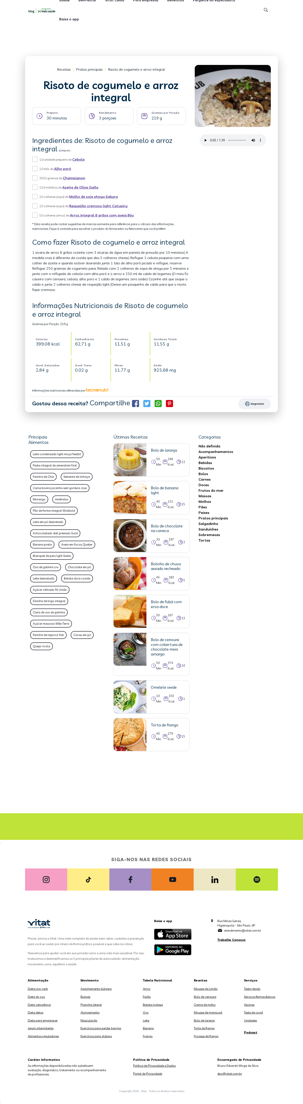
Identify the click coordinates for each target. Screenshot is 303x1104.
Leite (146, 1020)
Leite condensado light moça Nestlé (57, 454)
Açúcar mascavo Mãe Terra (51, 623)
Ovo (146, 1012)
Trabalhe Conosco (231, 940)
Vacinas (249, 1005)
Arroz (146, 989)
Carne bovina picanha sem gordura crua (60, 488)
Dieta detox (35, 1012)
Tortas (204, 540)
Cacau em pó (82, 635)
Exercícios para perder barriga (101, 1028)
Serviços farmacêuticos (259, 997)
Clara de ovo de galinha (49, 612)
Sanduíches (208, 529)
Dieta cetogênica (39, 1005)
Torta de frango (204, 1028)
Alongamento (90, 1012)
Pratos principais (89, 69)
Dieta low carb (38, 989)
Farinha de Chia (43, 476)
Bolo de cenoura (205, 997)
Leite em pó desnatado (48, 522)
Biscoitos (206, 468)
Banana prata (42, 544)
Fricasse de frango (206, 1036)
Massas (205, 496)
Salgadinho (208, 523)
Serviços (251, 980)
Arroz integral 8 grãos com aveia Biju (102, 215)
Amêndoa (61, 499)
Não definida (209, 446)
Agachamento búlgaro (96, 989)
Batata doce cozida (77, 578)
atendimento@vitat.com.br (242, 930)
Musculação (89, 1020)
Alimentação (38, 980)
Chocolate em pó (79, 567)
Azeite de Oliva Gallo (80, 187)
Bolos (203, 474)
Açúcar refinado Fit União (50, 589)
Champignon (74, 178)
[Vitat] (42, 10)
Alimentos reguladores (43, 1036)
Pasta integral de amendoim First (55, 465)
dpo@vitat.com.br (229, 1074)
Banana (148, 1028)
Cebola (78, 159)
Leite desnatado (43, 578)
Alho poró (62, 168)
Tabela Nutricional (157, 980)
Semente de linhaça (76, 476)
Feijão (147, 997)
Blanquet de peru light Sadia (52, 556)
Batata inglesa (153, 1005)
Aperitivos (207, 457)
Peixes (204, 512)
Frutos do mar (211, 490)
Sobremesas (209, 534)
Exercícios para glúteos (96, 1036)
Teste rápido (252, 989)
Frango (148, 1036)
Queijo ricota (41, 646)
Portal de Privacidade (147, 1074)
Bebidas (205, 462)
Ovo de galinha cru (45, 567)
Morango (39, 499)
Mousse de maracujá (208, 1012)
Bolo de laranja (204, 1020)
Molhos (205, 501)
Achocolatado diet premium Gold (55, 533)
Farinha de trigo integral (49, 601)
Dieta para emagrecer (43, 1020)
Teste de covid (253, 1012)
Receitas (64, 69)
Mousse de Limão (206, 989)
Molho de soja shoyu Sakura (93, 196)
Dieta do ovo (36, 997)
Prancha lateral (91, 1005)
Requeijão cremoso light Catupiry (98, 206)
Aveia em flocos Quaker (76, 544)
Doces (204, 485)
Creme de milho (205, 1005)
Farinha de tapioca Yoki (48, 635)
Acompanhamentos (216, 451)
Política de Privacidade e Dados (154, 1066)
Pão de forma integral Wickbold (54, 510)
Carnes (205, 479)
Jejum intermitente (40, 1028)
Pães (203, 507)
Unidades (250, 1020)
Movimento (90, 980)
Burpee (85, 997)
